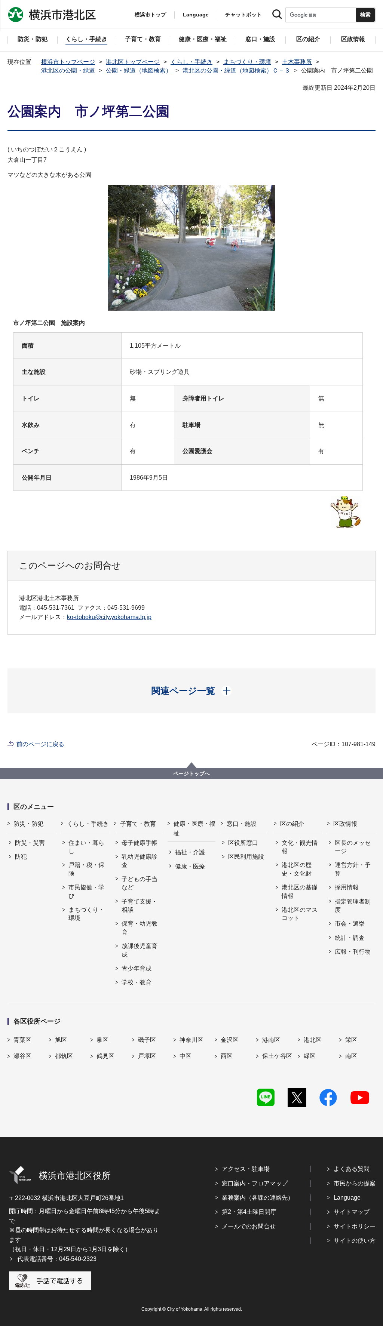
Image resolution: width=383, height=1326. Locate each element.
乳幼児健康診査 (139, 860)
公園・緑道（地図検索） (139, 70)
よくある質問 (352, 1169)
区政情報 (345, 824)
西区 (227, 1056)
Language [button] (196, 15)
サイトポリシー (355, 1226)
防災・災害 (30, 843)
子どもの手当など (139, 883)
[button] (191, 691)
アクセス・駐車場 (246, 1169)
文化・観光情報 (300, 847)
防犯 (21, 856)
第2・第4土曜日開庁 (249, 1212)
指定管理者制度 (353, 905)
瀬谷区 (22, 1056)
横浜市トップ (150, 15)
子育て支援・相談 (139, 905)
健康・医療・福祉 (194, 829)
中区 (186, 1056)
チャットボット (243, 15)
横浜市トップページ (68, 62)
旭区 (61, 1040)
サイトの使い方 (355, 1240)
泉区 (102, 1040)
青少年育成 (136, 968)
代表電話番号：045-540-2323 (56, 1259)
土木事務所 (297, 62)
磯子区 (147, 1040)
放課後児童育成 (139, 950)
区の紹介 (292, 824)
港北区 (313, 1040)
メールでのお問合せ (249, 1226)
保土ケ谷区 (277, 1056)
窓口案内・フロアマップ (255, 1183)
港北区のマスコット (300, 914)
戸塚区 (147, 1056)
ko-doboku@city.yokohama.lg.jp (109, 617)
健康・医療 (190, 866)
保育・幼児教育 (139, 927)
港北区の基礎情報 (300, 891)
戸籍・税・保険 (86, 869)
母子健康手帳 (139, 843)
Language (347, 1197)
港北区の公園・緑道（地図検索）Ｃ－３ (236, 70)
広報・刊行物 (353, 951)
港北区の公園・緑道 (68, 70)
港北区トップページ (133, 62)
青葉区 (22, 1040)
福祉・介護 (190, 852)
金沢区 (230, 1040)
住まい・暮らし (86, 847)
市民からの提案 (355, 1183)
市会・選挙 (350, 923)
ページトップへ (191, 773)
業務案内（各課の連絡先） (258, 1197)
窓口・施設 (242, 824)
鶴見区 (105, 1056)
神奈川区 (191, 1040)
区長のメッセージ (353, 847)
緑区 (310, 1056)
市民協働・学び (86, 891)
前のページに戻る (40, 744)
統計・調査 (350, 938)
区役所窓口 (243, 843)
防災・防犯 (28, 824)
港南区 (271, 1040)
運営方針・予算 (353, 869)
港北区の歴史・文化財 (297, 869)
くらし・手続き (191, 62)
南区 (351, 1056)
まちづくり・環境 (247, 62)
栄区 (351, 1040)
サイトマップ (352, 1212)
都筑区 (64, 1056)
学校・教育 (136, 982)
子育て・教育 (138, 824)
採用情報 (347, 887)
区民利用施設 (246, 856)
